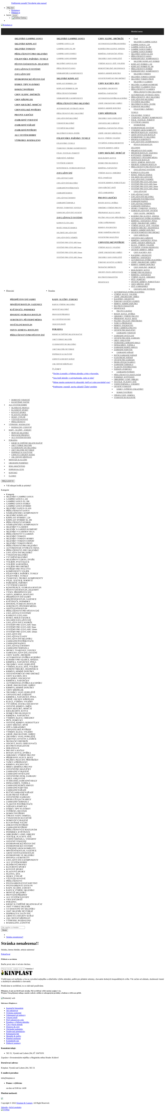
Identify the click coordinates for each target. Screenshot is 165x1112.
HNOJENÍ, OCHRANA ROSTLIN (25, 315)
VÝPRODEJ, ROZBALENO (27, 140)
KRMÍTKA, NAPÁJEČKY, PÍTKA (110, 54)
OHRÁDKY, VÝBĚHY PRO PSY (110, 208)
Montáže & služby (13, 1036)
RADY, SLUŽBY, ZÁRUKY (65, 299)
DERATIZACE (103, 282)
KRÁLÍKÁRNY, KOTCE (107, 158)
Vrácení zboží (11, 1017)
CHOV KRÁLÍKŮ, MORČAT (28, 105)
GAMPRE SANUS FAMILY (66, 54)
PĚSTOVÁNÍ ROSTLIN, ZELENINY (32, 64)
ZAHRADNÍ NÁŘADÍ (25, 125)
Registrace (15, 10)
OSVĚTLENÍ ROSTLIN (21, 325)
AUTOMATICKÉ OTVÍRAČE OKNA (70, 108)
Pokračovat (5, 954)
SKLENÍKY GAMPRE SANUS (29, 39)
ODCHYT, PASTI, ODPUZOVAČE (110, 272)
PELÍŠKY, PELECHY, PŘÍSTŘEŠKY (111, 217)
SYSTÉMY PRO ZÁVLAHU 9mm (69, 247)
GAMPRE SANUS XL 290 (66, 49)
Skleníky (4, 1107)
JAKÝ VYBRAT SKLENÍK (62, 339)
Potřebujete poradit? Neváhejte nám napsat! (29, 3)
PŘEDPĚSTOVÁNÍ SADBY (23, 299)
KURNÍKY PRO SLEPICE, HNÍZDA (111, 49)
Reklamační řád (12, 1034)
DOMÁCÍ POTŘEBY (24, 89)
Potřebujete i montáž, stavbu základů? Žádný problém (75, 387)
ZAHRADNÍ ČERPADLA (66, 203)
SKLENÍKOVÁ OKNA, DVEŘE (68, 133)
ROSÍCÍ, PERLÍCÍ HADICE (67, 228)
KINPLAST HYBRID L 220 (67, 83)
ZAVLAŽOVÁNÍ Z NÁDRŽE (67, 238)
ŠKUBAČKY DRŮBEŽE (107, 267)
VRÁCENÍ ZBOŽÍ (59, 324)
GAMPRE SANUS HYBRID (67, 59)
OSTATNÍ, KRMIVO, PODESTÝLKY (111, 183)
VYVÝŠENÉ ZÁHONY (65, 163)
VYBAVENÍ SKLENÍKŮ (65, 123)
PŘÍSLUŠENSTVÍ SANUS (66, 68)
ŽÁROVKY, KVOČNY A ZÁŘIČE (110, 262)
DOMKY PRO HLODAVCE (108, 163)
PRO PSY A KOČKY (24, 115)
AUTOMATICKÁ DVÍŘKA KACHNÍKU (112, 98)
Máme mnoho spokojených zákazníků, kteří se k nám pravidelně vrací (81, 382)
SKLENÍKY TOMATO (25, 49)
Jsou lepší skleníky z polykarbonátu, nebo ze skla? (73, 378)
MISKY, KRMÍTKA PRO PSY (109, 232)
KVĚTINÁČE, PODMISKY (22, 310)
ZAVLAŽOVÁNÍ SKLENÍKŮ (67, 118)
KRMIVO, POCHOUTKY (107, 227)
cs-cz (15, 15)
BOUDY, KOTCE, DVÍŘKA (108, 203)
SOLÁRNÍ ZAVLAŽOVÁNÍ (67, 233)
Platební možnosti (13, 1038)
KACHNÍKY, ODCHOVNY (108, 88)
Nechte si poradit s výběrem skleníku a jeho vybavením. (76, 373)
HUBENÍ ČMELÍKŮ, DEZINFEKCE (111, 68)
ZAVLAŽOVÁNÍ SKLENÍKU (67, 183)
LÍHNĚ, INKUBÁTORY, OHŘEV (110, 103)
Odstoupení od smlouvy (16, 1015)
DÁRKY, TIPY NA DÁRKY (27, 84)
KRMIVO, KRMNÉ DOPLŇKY (109, 73)
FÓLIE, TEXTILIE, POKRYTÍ (68, 153)
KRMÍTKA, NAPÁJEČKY (107, 93)
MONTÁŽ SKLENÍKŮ (60, 309)
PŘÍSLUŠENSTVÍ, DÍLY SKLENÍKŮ (70, 113)
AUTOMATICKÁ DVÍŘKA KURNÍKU (112, 44)
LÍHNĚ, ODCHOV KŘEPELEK (109, 133)
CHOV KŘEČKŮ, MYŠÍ (107, 188)
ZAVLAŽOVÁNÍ (22, 74)
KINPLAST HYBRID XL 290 (67, 88)
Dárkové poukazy (13, 1043)
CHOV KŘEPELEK (24, 99)
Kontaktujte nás (12, 1041)
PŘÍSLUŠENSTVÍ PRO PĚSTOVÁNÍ (27, 335)
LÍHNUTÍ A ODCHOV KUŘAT (63, 359)
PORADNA (57, 329)
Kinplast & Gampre (24, 1103)
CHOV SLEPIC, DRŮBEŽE (27, 94)
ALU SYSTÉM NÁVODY (61, 319)
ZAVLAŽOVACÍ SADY (65, 178)
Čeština (23, 18)
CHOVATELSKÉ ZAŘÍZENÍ (108, 123)
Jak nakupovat (12, 1010)
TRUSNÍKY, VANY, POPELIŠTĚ (110, 59)
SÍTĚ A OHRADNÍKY (106, 193)
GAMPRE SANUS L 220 (65, 44)
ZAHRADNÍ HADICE (64, 193)
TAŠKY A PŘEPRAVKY (106, 223)
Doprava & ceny (13, 1027)
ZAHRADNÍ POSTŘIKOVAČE (68, 188)
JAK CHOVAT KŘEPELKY (62, 364)
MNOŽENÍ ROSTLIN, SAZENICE (26, 304)
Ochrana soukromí (13, 1013)
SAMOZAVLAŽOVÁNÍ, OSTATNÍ (69, 213)
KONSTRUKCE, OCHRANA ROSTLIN (71, 168)
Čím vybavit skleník (14, 1024)
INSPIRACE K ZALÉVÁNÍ (62, 354)
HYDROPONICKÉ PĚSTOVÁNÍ (30, 79)
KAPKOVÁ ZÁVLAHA (65, 223)
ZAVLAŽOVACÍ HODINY (66, 198)
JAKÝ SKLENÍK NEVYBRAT (63, 349)
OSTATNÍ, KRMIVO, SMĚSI (108, 148)
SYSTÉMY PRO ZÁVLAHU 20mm (69, 257)
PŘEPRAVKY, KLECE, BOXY (109, 213)
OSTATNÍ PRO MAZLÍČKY (108, 237)
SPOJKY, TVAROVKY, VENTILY (69, 208)
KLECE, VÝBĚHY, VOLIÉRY (109, 138)
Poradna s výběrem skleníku (17, 1022)
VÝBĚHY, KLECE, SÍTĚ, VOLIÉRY (111, 63)
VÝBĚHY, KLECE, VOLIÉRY (109, 247)
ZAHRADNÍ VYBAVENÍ (26, 120)
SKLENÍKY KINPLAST (26, 44)
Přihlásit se (15, 13)
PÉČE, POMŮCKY (105, 178)
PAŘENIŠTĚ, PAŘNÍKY (65, 158)
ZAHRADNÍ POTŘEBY (26, 130)
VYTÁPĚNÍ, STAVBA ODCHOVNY (111, 143)
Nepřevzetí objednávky (15, 1031)
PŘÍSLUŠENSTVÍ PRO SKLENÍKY (31, 54)
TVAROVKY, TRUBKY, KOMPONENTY (71, 148)
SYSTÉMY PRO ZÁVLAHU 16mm (69, 252)
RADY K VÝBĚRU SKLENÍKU (63, 304)
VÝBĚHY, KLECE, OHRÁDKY (109, 173)
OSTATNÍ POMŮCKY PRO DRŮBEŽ (112, 78)
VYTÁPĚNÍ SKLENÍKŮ (65, 128)
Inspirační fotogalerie (14, 1008)
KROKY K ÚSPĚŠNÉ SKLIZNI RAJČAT (67, 334)
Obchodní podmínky (14, 1029)
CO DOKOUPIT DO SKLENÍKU (64, 344)
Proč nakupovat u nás (15, 1020)
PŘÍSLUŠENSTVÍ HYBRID (67, 93)
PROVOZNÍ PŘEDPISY (61, 314)
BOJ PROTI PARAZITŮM (108, 277)
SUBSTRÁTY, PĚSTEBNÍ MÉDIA (26, 320)
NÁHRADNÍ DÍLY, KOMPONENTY (70, 73)
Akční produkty (15, 1107)
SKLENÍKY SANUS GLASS (67, 63)
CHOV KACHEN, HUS (108, 83)
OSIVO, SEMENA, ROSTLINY (24, 330)
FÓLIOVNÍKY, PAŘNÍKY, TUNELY (31, 59)
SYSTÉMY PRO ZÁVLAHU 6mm (69, 242)
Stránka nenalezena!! (14, 937)
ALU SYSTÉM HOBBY (25, 135)
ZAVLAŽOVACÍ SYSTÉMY (28, 69)
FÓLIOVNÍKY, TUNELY (66, 143)
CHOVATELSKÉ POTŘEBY (28, 110)
